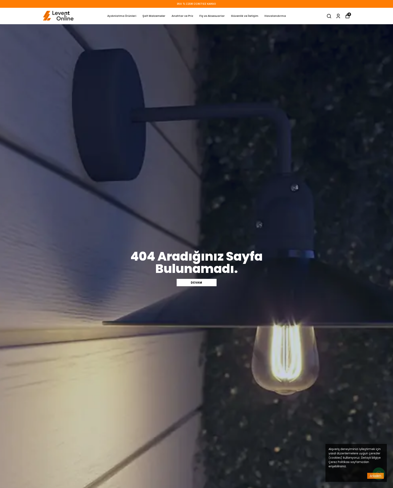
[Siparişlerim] (338, 16)
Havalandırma (275, 16)
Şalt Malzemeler (153, 16)
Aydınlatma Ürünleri (121, 16)
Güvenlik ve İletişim (244, 16)
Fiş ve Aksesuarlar (212, 16)
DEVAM (196, 282)
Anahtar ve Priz (182, 16)
